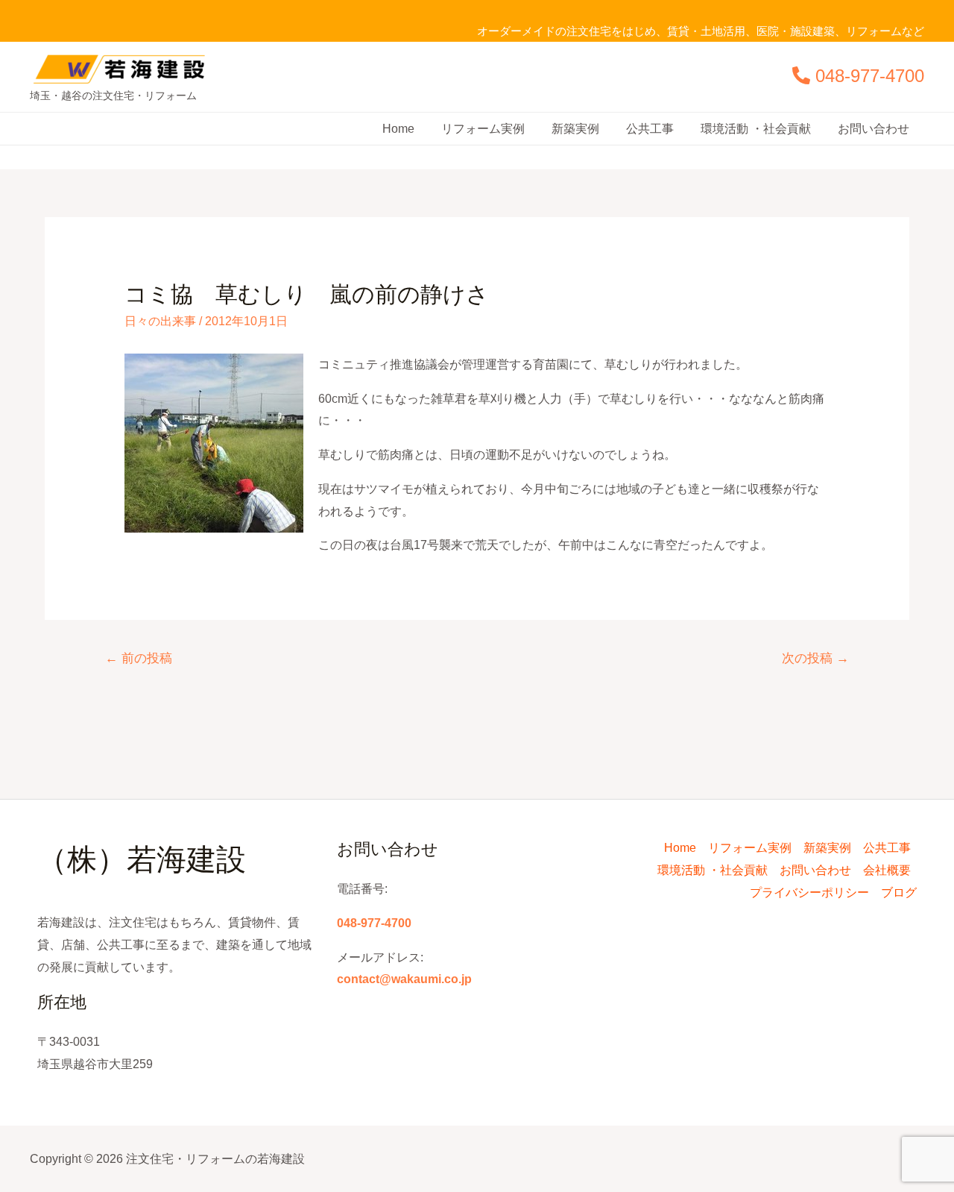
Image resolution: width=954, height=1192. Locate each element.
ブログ (899, 892)
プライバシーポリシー (809, 892)
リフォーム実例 (483, 128)
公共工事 (650, 128)
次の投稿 (815, 658)
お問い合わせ (873, 128)
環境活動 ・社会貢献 (756, 128)
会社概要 (887, 870)
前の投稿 (138, 658)
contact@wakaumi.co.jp (404, 979)
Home (398, 128)
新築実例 (575, 128)
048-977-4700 (869, 76)
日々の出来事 (160, 321)
